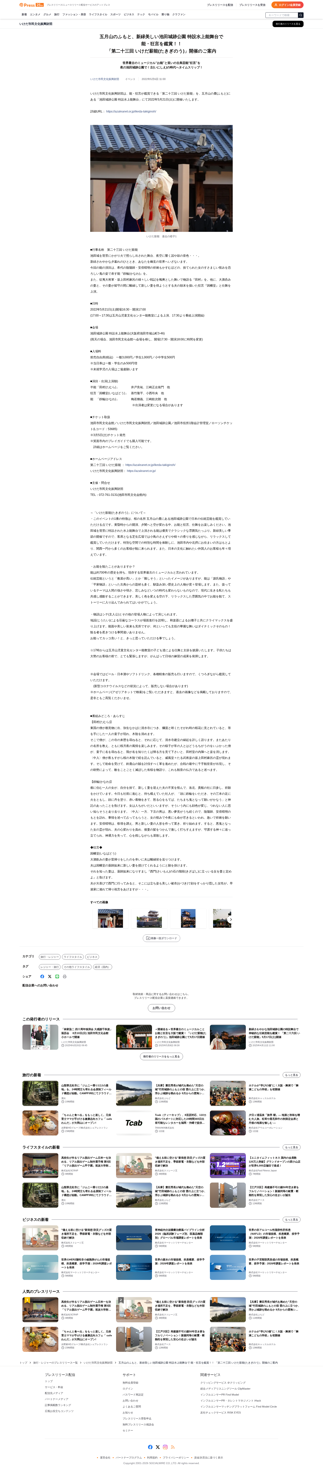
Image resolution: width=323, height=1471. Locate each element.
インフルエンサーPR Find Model (219, 1394)
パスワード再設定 (133, 1394)
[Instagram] (165, 1447)
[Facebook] (42, 976)
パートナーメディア (56, 1399)
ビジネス (129, 14)
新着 (24, 14)
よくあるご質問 (132, 1406)
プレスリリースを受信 (252, 4)
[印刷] (65, 976)
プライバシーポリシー (176, 1457)
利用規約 (152, 1457)
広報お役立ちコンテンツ (59, 1411)
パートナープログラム (129, 1457)
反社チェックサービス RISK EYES (220, 1412)
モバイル (153, 14)
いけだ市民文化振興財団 (104, 79)
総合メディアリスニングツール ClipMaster (225, 1388)
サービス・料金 (54, 1387)
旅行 (56, 14)
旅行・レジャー (50, 956)
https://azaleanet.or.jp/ (141, 470)
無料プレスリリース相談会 (138, 1424)
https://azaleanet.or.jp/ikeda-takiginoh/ (131, 111)
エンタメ (35, 14)
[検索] (301, 15)
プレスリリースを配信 (220, 4)
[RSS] (172, 1447)
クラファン (178, 14)
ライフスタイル (98, 14)
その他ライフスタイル (77, 966)
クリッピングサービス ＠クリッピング (223, 1382)
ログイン (128, 1388)
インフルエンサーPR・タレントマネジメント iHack (230, 1400)
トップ (23, 1362)
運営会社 (105, 1457)
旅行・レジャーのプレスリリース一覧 (55, 1362)
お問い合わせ (161, 1008)
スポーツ (115, 14)
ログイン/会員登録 (290, 4)
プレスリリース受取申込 (137, 1418)
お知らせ (128, 1412)
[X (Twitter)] (50, 976)
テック (141, 14)
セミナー (128, 1430)
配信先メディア (54, 1393)
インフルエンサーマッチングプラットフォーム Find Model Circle (238, 1406)
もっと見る (291, 1074)
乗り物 (165, 14)
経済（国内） (102, 966)
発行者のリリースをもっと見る (161, 1056)
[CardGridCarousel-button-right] (231, 919)
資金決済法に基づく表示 (208, 1457)
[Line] (57, 976)
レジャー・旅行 (50, 966)
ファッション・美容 (74, 14)
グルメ (47, 14)
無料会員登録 (130, 1382)
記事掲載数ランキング (58, 1405)
